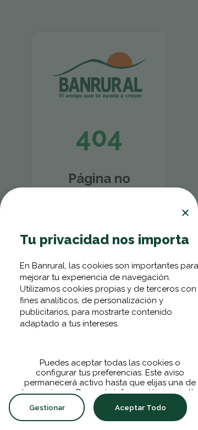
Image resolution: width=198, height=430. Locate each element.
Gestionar (47, 407)
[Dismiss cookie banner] (185, 213)
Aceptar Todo (140, 407)
